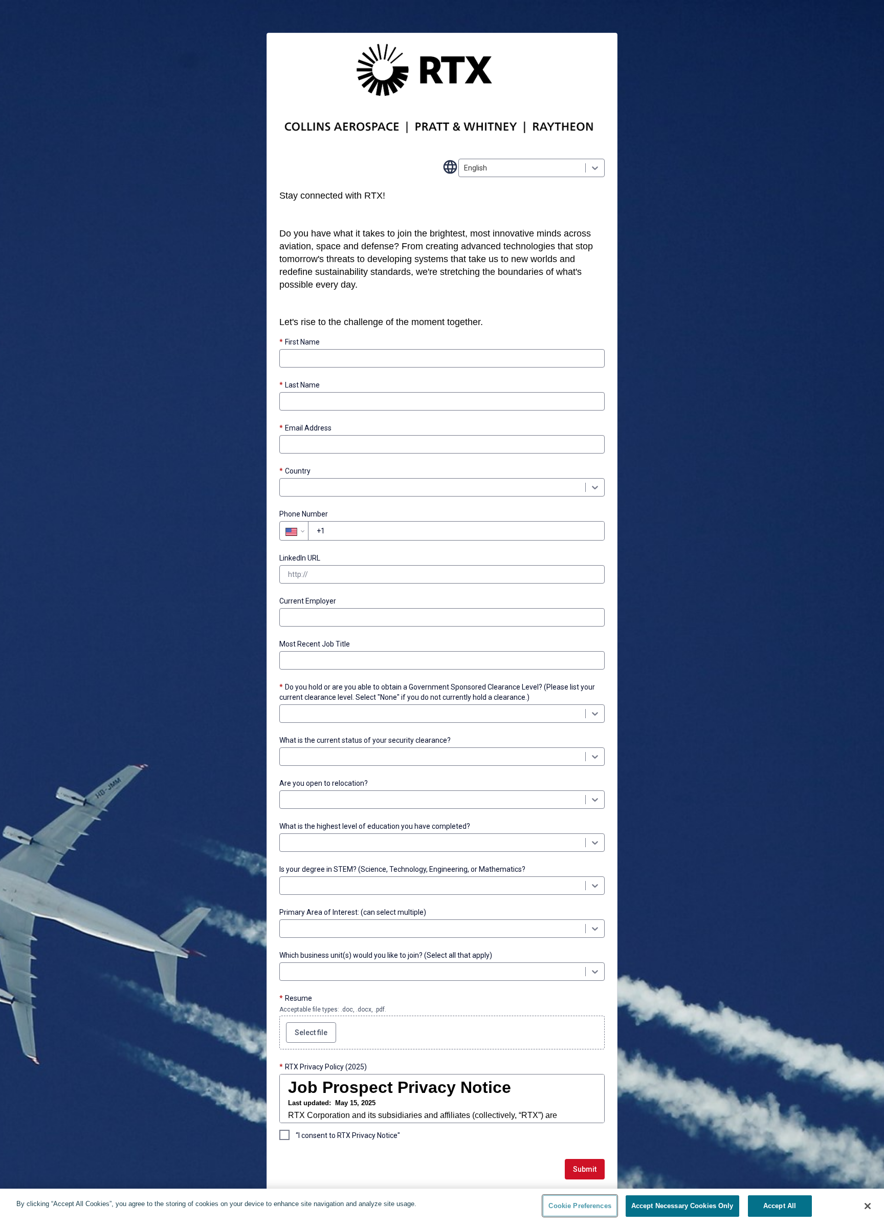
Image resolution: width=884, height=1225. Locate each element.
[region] (442, 1207)
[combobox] (465, 168)
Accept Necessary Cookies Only (682, 1206)
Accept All (779, 1206)
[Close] (867, 1206)
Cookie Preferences (579, 1206)
